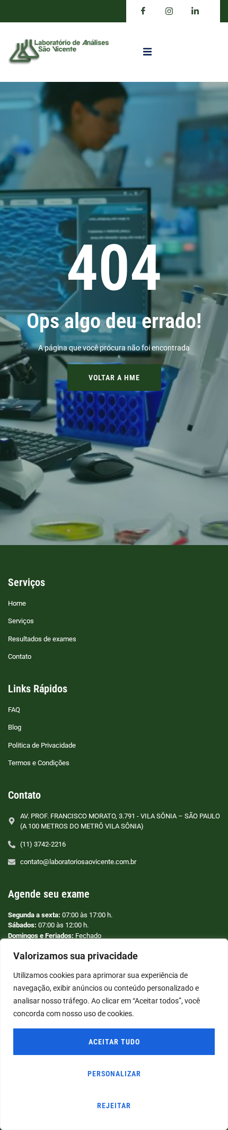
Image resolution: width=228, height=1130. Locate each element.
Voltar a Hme (114, 377)
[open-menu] (147, 52)
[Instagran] (169, 10)
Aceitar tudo (114, 1041)
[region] (114, 1034)
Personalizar (114, 1073)
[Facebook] (143, 11)
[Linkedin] (195, 11)
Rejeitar (114, 1105)
